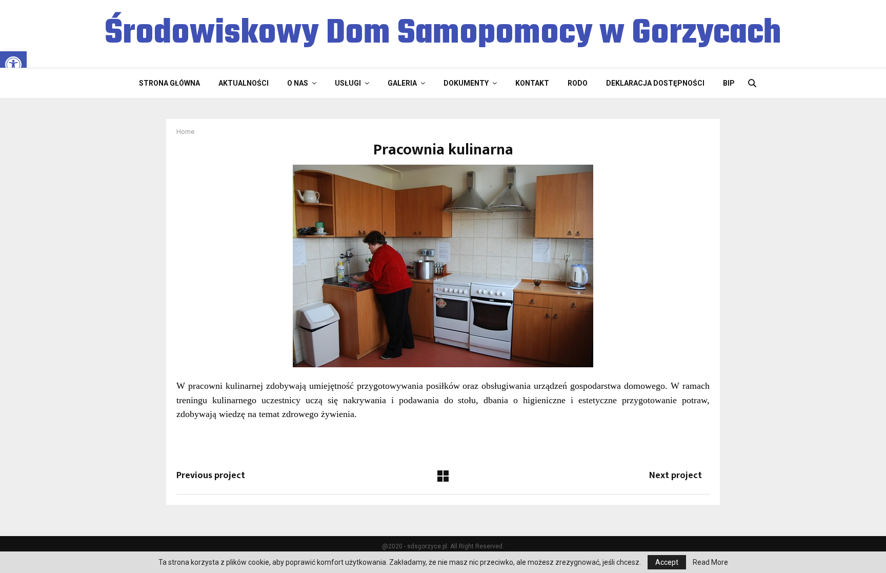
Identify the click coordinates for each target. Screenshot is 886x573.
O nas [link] (297, 83)
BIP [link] (729, 83)
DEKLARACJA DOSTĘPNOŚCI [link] (655, 83)
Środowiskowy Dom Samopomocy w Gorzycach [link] (443, 33)
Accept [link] (666, 562)
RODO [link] (578, 83)
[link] (13, 64)
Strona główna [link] (169, 83)
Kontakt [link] (532, 83)
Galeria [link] (402, 83)
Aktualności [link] (243, 83)
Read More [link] (710, 562)
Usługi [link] (348, 83)
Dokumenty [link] (466, 83)
